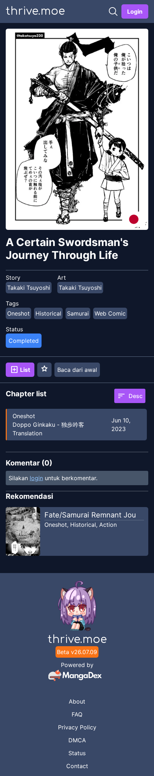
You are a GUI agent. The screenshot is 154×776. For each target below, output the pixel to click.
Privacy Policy (77, 727)
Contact (77, 766)
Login (135, 11)
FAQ (77, 714)
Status (77, 753)
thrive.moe (35, 11)
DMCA (77, 740)
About (77, 701)
